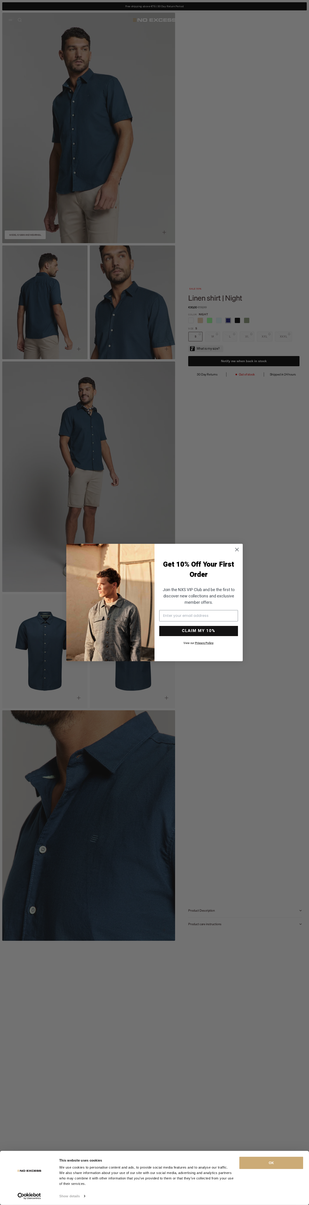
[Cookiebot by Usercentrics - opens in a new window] (29, 1196)
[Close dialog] (237, 550)
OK (271, 1163)
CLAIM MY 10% (198, 631)
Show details (69, 1196)
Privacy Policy (204, 643)
